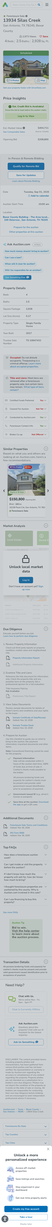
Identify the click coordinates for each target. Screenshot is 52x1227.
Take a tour (26, 1217)
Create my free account (26, 1209)
